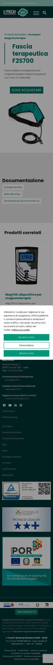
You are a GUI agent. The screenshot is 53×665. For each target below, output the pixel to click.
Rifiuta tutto (26, 353)
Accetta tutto (26, 337)
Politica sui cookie (21, 329)
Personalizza (26, 345)
